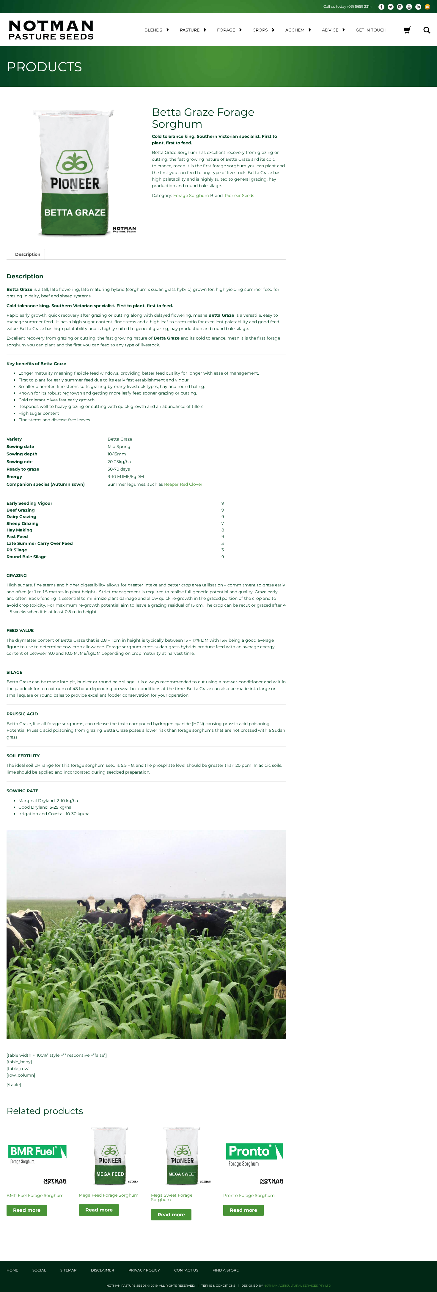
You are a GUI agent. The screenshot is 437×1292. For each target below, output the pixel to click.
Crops (260, 30)
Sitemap (68, 1270)
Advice (330, 30)
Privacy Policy (144, 1270)
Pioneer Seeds (239, 195)
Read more (26, 1210)
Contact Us (186, 1270)
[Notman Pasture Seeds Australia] (57, 29)
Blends (153, 30)
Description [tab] (27, 254)
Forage (226, 30)
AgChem (294, 30)
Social (39, 1270)
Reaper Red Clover (183, 484)
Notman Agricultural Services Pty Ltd (297, 1286)
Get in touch (371, 30)
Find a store (226, 1270)
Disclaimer (102, 1270)
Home (12, 1270)
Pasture (189, 30)
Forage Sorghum (191, 195)
